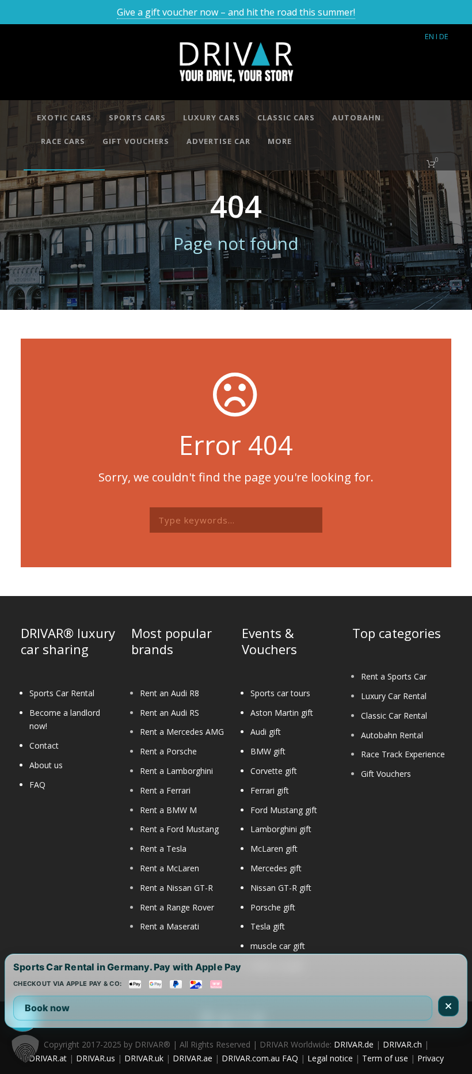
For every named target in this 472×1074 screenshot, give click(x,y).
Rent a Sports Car (394, 676)
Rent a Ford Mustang (179, 828)
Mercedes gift (276, 868)
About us (46, 765)
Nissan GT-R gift (280, 887)
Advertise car (218, 141)
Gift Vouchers (386, 773)
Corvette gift (273, 770)
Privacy (430, 1058)
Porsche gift (272, 907)
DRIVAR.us (95, 1058)
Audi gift (265, 731)
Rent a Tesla (163, 848)
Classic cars (286, 117)
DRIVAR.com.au (251, 1058)
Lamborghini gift (280, 828)
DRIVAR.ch (402, 1044)
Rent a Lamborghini (176, 770)
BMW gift (268, 751)
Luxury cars (211, 117)
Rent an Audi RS (169, 712)
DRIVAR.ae (192, 1058)
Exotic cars (64, 117)
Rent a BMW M (168, 809)
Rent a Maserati (169, 926)
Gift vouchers (135, 141)
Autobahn (356, 117)
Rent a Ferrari (165, 790)
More (280, 141)
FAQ (37, 784)
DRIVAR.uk (143, 1058)
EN (429, 36)
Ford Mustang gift (283, 809)
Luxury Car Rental (394, 695)
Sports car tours (280, 693)
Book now (47, 1008)
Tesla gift (267, 926)
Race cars (63, 141)
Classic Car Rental (394, 715)
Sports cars (137, 117)
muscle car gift (277, 945)
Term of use (385, 1058)
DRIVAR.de (354, 1044)
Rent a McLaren (169, 868)
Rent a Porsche (168, 751)
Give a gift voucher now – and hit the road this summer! (236, 12)
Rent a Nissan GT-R (176, 887)
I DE (442, 36)
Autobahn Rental (392, 735)
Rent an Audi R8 (169, 693)
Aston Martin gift (281, 712)
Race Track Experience (403, 754)
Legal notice (330, 1058)
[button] (25, 1048)
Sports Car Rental (61, 693)
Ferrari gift (269, 790)
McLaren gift (274, 848)
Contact (44, 745)
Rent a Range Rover (177, 907)
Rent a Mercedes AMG (182, 731)
